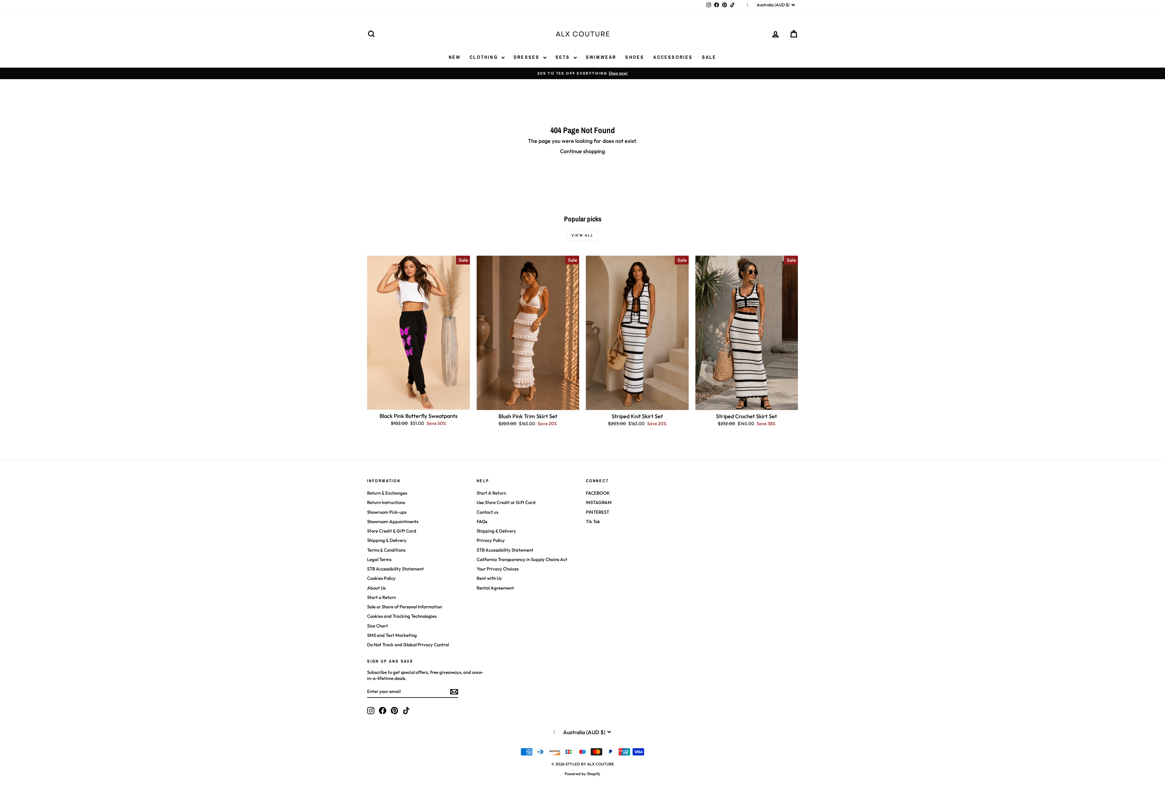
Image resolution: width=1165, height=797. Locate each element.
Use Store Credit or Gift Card (506, 502)
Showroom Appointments (392, 521)
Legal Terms (379, 559)
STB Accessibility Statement (395, 569)
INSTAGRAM (599, 502)
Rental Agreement (495, 588)
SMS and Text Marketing (392, 635)
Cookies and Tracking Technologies (402, 616)
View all (582, 235)
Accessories (673, 57)
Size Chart (377, 626)
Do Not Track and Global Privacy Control (408, 644)
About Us (376, 588)
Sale (709, 57)
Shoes (634, 57)
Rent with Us (489, 578)
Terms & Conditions (386, 550)
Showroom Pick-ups (387, 512)
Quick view (418, 403)
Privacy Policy (491, 540)
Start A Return (491, 493)
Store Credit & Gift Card (391, 531)
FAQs (482, 521)
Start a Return (381, 597)
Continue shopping (582, 151)
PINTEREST (597, 512)
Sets (563, 57)
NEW (455, 57)
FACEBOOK (598, 493)
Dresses (528, 57)
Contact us (487, 512)
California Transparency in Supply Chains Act (522, 559)
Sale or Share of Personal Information (404, 607)
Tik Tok (593, 521)
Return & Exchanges (387, 493)
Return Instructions (386, 502)
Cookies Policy (381, 578)
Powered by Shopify (582, 773)
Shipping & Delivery (387, 540)
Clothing (485, 57)
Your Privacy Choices (497, 569)
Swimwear (601, 57)
